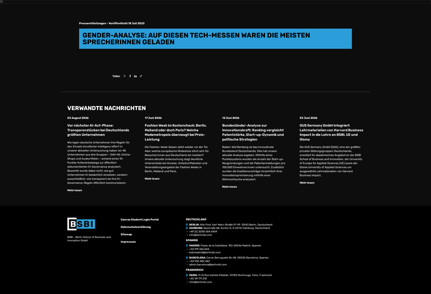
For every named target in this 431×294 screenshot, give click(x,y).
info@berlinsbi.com (200, 234)
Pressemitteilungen (92, 23)
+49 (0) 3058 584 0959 (203, 231)
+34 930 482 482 (199, 261)
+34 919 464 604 (199, 249)
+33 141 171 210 (198, 278)
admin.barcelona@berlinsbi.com (208, 264)
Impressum (128, 241)
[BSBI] (81, 224)
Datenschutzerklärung (136, 227)
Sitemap (126, 234)
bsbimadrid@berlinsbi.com (205, 252)
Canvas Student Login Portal (140, 219)
